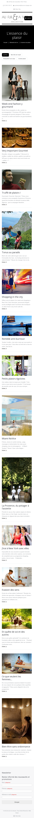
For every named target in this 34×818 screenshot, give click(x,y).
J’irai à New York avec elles (15, 548)
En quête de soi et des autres (13, 633)
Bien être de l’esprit (16, 54)
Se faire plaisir (22, 58)
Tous (6, 54)
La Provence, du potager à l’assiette (15, 507)
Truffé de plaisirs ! (11, 192)
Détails (3, 120)
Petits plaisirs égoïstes (13, 378)
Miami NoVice (9, 438)
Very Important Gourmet (15, 150)
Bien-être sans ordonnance (16, 746)
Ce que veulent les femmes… (11, 678)
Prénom (7, 788)
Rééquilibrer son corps (9, 58)
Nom (6, 782)
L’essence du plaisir (25, 42)
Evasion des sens (10, 589)
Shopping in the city (12, 296)
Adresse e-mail (9, 794)
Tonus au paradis (11, 252)
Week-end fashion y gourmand (12, 105)
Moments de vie (14, 42)
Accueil (5, 42)
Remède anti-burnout (13, 338)
